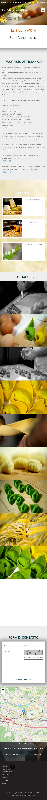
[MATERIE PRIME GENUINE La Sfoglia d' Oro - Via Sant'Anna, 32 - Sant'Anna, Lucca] (23, 330)
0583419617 (43, 2)
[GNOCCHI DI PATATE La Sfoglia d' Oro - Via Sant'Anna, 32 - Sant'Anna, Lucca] (23, 463)
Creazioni (6, 774)
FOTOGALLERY (7, 780)
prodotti (5, 777)
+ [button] (3, 689)
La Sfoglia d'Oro (15, 10)
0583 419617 (8, 161)
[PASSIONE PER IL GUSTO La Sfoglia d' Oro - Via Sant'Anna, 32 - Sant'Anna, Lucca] (23, 496)
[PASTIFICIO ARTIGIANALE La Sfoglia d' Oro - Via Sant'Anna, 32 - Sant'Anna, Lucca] (23, 364)
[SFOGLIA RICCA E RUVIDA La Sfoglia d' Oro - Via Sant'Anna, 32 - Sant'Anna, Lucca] (23, 397)
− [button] (3, 692)
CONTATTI (5, 766)
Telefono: (14, 727)
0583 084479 (8, 172)
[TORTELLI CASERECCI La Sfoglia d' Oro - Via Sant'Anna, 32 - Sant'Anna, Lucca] (23, 562)
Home (4, 783)
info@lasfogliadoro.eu (26, 5)
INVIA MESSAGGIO (22, 679)
